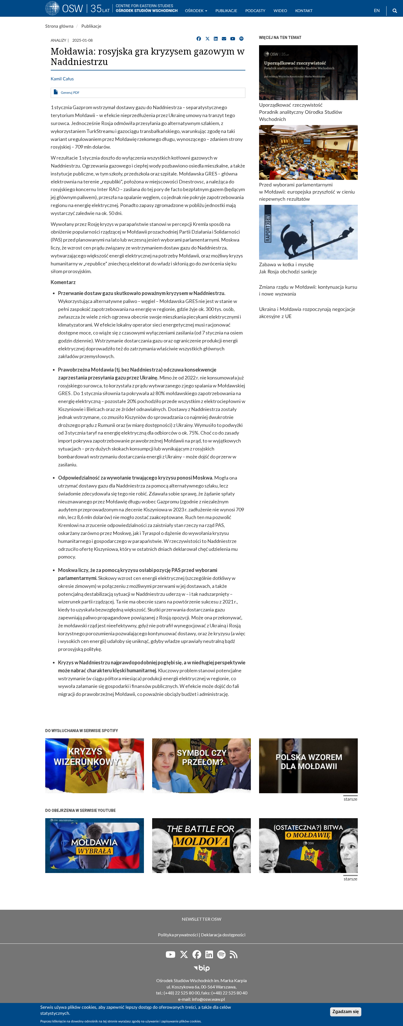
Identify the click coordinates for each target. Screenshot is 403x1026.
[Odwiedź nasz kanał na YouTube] (232, 39)
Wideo (280, 11)
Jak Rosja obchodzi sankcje (288, 272)
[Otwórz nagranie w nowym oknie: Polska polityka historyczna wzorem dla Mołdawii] (308, 765)
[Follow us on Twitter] (184, 956)
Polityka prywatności (178, 934)
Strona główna (59, 26)
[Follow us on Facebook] (196, 956)
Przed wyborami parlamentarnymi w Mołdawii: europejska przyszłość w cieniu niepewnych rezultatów (307, 192)
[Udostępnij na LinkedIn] (216, 39)
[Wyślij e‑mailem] (224, 39)
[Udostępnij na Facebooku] (199, 39)
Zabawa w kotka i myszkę (286, 264)
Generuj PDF (70, 92)
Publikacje (226, 11)
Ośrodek (195, 11)
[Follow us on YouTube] (170, 956)
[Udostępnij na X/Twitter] (207, 39)
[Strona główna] (78, 10)
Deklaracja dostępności (223, 934)
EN (377, 10)
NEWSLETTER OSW (201, 919)
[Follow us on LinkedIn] (209, 956)
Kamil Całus (62, 79)
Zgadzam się (346, 1011)
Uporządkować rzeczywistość (291, 105)
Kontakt (304, 11)
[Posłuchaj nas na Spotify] (241, 39)
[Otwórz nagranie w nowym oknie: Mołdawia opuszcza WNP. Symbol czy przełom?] (201, 765)
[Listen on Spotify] (221, 956)
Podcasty (255, 11)
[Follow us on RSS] (233, 956)
